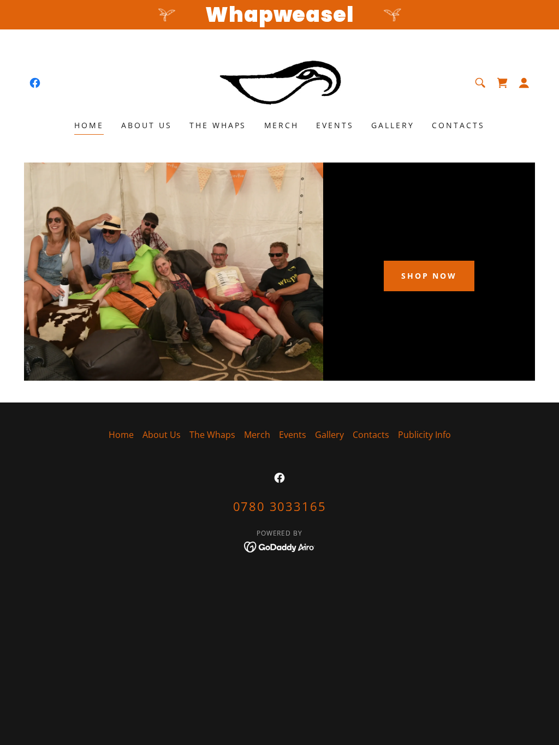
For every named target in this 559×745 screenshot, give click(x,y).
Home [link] (89, 125)
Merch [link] (281, 125)
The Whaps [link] (218, 125)
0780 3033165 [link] (279, 506)
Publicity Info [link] (424, 435)
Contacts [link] (458, 125)
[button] (524, 83)
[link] (35, 83)
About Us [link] (146, 125)
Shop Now (429, 276)
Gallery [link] (392, 125)
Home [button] (121, 435)
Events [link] (335, 125)
